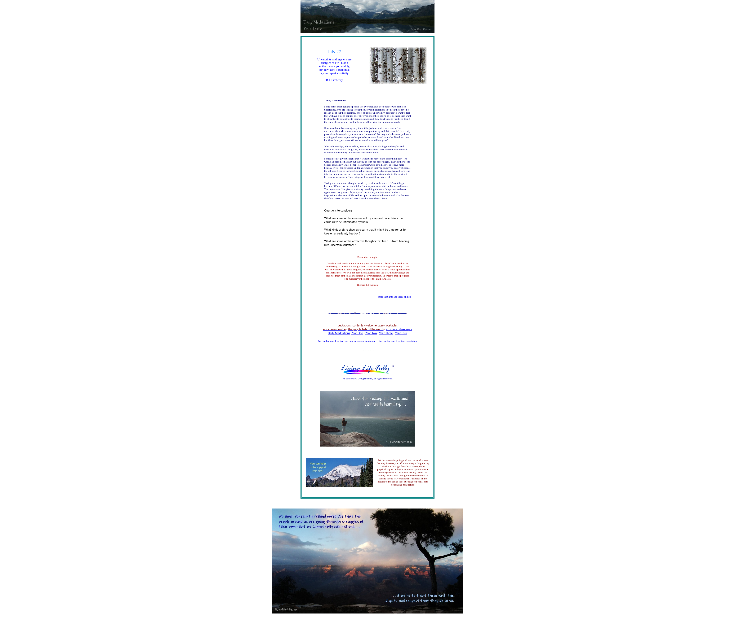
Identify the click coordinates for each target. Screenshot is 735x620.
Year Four (401, 333)
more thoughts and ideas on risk (394, 296)
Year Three (386, 333)
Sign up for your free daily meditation (398, 341)
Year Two (371, 333)
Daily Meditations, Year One (345, 333)
